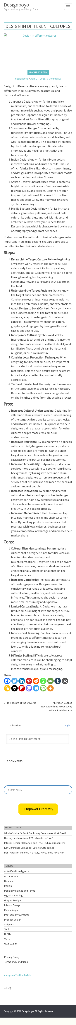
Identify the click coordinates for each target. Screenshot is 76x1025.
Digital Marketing (13, 895)
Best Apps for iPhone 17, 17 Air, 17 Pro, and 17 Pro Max (34, 852)
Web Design (10, 943)
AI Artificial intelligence (16, 871)
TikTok (27, 975)
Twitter (19, 975)
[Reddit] (36, 681)
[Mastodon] (29, 688)
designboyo (21, 78)
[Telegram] (36, 688)
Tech (6, 929)
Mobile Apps (11, 910)
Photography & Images (17, 914)
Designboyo (21, 6)
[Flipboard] (21, 688)
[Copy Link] (7, 688)
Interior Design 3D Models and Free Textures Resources (34, 843)
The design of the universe (20, 702)
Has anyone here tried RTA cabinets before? (28, 838)
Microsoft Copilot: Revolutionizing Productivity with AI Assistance (56, 706)
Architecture (11, 876)
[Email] (50, 681)
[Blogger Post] (65, 681)
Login (67, 725)
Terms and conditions (16, 961)
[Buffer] (14, 688)
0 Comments (54, 78)
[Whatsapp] (43, 681)
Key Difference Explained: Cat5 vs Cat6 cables (29, 847)
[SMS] (43, 688)
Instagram (9, 975)
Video (7, 939)
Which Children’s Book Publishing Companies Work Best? (35, 833)
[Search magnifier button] (67, 789)
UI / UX (7, 934)
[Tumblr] (57, 681)
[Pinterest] (29, 681)
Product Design (12, 919)
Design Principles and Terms (19, 890)
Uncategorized (38, 72)
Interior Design (12, 905)
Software (9, 924)
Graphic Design (12, 900)
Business (9, 881)
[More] (50, 688)
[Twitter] (14, 681)
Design (8, 885)
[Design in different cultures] (38, 50)
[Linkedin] (21, 681)
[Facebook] (7, 681)
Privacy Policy (12, 957)
